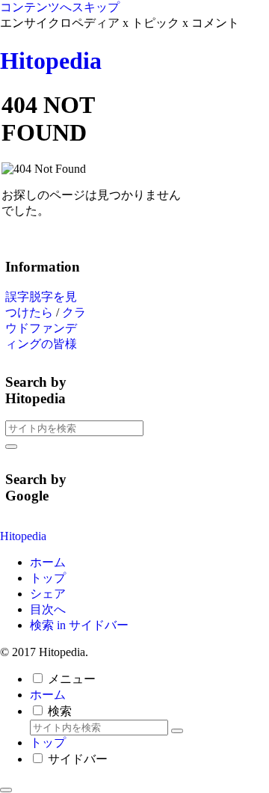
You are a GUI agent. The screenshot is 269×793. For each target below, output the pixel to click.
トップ (48, 578)
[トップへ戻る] (6, 790)
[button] (11, 446)
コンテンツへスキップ (60, 7)
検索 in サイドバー (79, 625)
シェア (48, 593)
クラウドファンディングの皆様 (45, 328)
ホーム (48, 562)
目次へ (48, 609)
